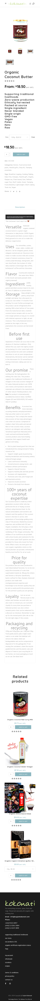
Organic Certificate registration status (18, 945)
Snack (24, 182)
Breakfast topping (15, 174)
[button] (10, 81)
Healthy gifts (13, 167)
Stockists (8, 962)
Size (6, 137)
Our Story (8, 938)
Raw (24, 179)
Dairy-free (8, 177)
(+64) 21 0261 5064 (12, 925)
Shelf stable (17, 182)
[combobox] (19, 137)
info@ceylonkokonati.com (20, 917)
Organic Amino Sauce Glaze (20, 814)
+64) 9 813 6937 (11, 923)
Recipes (7, 966)
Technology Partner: (20, 999)
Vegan (14, 187)
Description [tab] (20, 207)
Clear (33, 137)
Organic (30, 177)
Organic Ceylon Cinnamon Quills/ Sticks (20, 861)
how (7, 394)
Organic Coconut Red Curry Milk (20, 720)
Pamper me (8, 179)
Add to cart (21, 154)
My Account (9, 955)
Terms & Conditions (11, 972)
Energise (15, 177)
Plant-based (17, 179)
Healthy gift (23, 177)
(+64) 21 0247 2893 (12, 928)
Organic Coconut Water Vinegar (20, 767)
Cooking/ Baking (27, 174)
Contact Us (9, 980)
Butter (15, 165)
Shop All (22, 167)
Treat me (8, 187)
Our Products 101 (11, 942)
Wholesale (8, 959)
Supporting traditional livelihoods (16, 935)
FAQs (6, 949)
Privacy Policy (9, 976)
